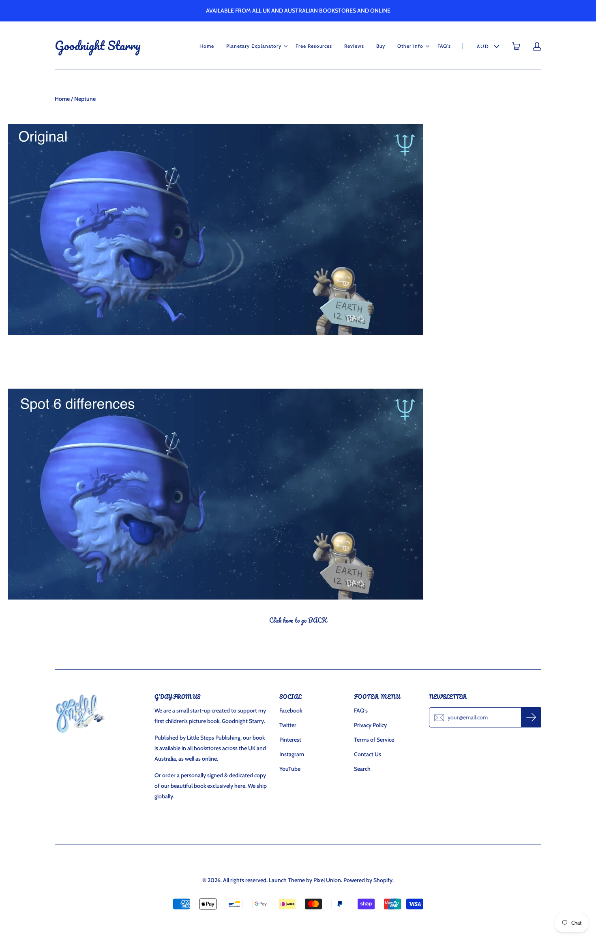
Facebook (290, 710)
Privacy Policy (370, 725)
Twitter (287, 725)
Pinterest (290, 739)
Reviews (354, 46)
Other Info (410, 46)
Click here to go (298, 620)
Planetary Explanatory (253, 46)
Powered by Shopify (367, 880)
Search (362, 768)
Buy (380, 46)
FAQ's (444, 46)
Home (206, 46)
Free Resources (314, 46)
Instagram (291, 754)
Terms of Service (374, 739)
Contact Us (367, 754)
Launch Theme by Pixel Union (305, 880)
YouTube (289, 768)
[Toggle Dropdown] (285, 46)
